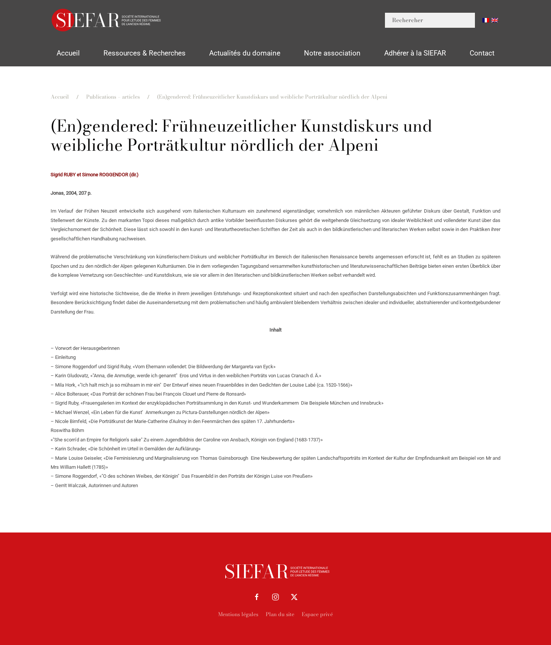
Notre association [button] (332, 53)
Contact (482, 53)
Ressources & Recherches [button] (144, 53)
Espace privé (317, 614)
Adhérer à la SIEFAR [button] (415, 53)
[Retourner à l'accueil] (107, 20)
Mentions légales (238, 614)
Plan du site (280, 614)
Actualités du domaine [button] (244, 53)
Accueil (68, 53)
